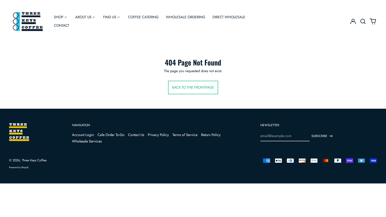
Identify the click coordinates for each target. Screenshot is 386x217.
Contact (61, 25)
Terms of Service (184, 134)
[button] (363, 21)
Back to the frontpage (193, 87)
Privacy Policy (158, 134)
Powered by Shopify (19, 167)
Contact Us (136, 134)
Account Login (83, 134)
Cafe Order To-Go (111, 134)
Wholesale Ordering (185, 17)
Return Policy (211, 134)
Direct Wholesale (229, 17)
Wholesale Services (87, 141)
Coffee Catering (143, 17)
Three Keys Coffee (34, 160)
